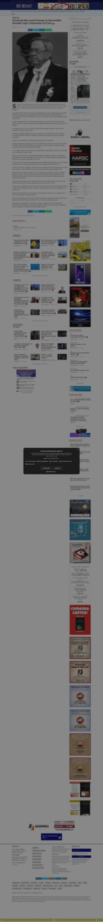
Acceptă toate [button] (46, 468)
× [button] (77, 449)
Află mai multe (54, 456)
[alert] (51, 461)
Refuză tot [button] (57, 468)
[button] (51, 458)
